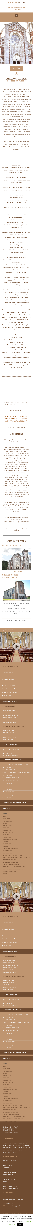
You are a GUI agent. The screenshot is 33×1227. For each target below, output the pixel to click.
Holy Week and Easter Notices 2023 (14, 866)
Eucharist (6, 828)
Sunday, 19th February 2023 (11, 864)
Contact (5, 846)
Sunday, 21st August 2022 (10, 862)
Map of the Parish (8, 853)
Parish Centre (7, 825)
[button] (16, 15)
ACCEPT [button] (20, 1224)
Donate (5, 873)
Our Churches (7, 821)
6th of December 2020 (9, 860)
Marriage (6, 834)
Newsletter (6, 819)
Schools (5, 841)
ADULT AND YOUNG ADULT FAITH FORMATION (16, 857)
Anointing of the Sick (10, 839)
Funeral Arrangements (10, 848)
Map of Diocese (7, 850)
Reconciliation (8, 832)
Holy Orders (7, 837)
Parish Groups (7, 844)
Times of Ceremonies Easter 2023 (13, 869)
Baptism (5, 823)
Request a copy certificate (14, 802)
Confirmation (7, 830)
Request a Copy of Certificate (12, 855)
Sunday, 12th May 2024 (10, 871)
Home (4, 816)
